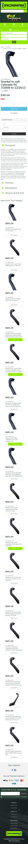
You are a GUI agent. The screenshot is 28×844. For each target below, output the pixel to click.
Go (14, 42)
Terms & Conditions (15, 796)
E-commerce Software (12, 841)
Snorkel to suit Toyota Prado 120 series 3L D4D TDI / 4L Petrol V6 (13, 579)
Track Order (14, 808)
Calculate (14, 134)
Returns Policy (14, 828)
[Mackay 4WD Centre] (14, 5)
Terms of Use (14, 823)
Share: (2, 90)
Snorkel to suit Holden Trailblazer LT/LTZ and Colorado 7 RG (11, 439)
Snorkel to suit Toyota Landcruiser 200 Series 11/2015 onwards (11, 509)
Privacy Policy (24, 796)
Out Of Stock (14, 235)
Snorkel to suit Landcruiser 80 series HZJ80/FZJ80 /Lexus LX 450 (13, 753)
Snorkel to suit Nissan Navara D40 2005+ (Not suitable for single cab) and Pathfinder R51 (13, 474)
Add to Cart (15, 339)
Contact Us (14, 817)
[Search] (25, 11)
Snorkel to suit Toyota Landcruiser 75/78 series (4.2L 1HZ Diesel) (13, 544)
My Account (14, 805)
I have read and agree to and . (14, 796)
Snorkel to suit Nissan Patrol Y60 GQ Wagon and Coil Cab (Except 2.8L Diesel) (13, 613)
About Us (14, 814)
